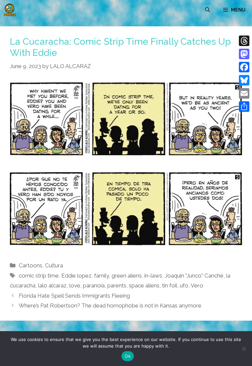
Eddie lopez (76, 275)
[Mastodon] (244, 54)
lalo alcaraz (52, 285)
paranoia (94, 285)
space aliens (144, 285)
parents (116, 285)
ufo (184, 285)
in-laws (153, 275)
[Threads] (244, 40)
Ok (128, 356)
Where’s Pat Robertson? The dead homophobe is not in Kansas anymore (110, 305)
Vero (197, 285)
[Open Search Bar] (208, 10)
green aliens (127, 275)
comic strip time (39, 275)
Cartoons (30, 265)
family (101, 275)
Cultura (54, 265)
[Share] (244, 106)
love (74, 285)
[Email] (244, 93)
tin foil (169, 285)
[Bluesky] (244, 80)
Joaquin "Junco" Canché (194, 275)
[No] (244, 348)
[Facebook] (244, 67)
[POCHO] (9, 10)
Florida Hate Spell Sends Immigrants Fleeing (74, 295)
